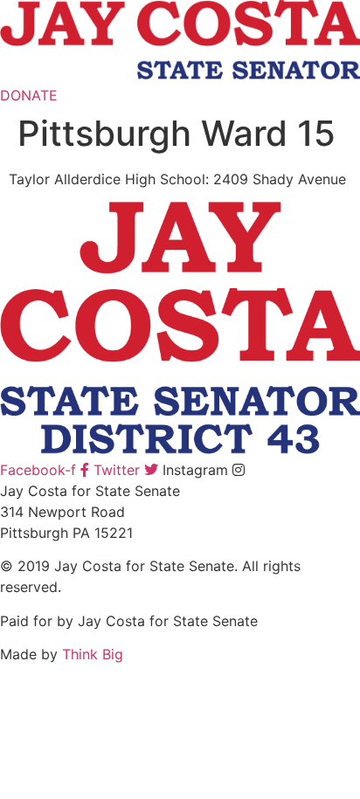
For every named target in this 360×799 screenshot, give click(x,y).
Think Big (92, 654)
